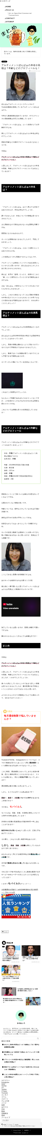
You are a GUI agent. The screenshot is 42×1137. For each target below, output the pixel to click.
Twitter (4, 1089)
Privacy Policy (17, 1130)
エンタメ (4, 1095)
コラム (3, 1097)
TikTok (4, 1086)
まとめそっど (5, 1)
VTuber (4, 1091)
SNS (3, 1084)
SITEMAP (10, 22)
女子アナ (4, 1107)
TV (2, 1088)
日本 (3, 1109)
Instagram (5, 1082)
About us (10, 10)
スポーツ (4, 1099)
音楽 (3, 1115)
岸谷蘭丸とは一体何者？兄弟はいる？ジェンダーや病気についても (21, 1053)
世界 (3, 1105)
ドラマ (3, 1103)
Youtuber (5, 931)
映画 (3, 1111)
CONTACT (10, 18)
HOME (8, 6)
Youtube (4, 61)
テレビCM (5, 1101)
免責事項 (26, 1130)
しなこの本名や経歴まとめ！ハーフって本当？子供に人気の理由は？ (21, 1076)
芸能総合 (4, 1113)
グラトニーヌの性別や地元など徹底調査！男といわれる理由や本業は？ (21, 1061)
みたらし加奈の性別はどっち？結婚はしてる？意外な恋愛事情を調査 (21, 1046)
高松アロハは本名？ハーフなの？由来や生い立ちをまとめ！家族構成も (21, 1068)
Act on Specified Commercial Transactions (20, 14)
